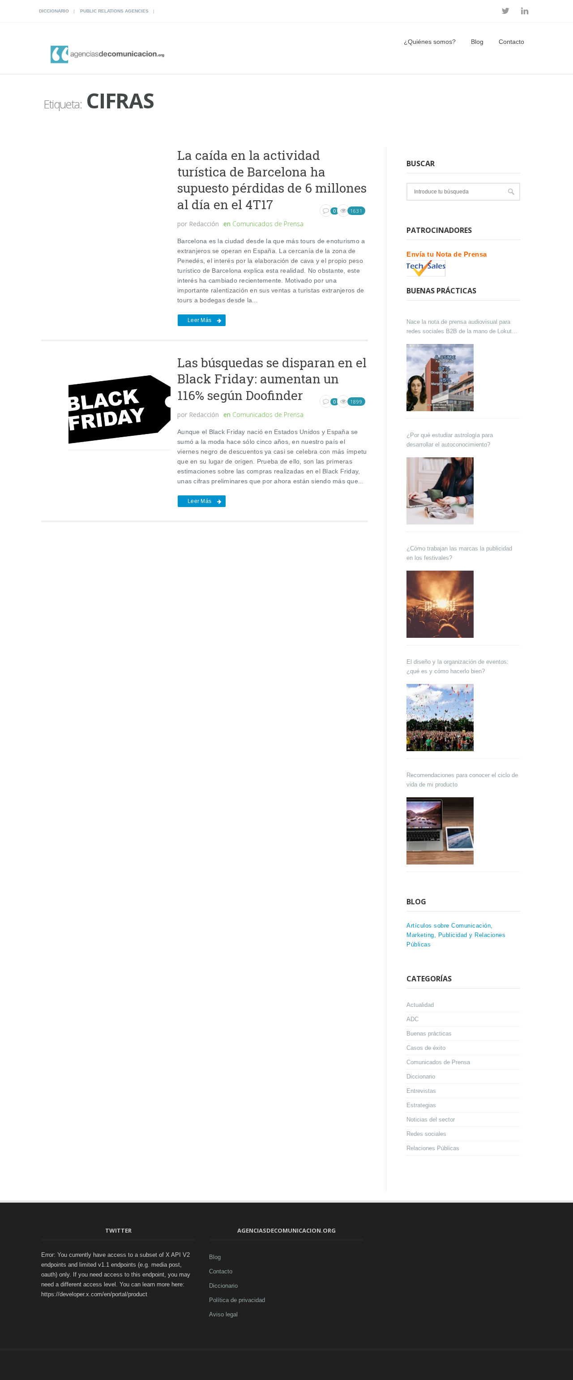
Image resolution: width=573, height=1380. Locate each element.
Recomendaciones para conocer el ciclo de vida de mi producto (462, 780)
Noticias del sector (430, 1119)
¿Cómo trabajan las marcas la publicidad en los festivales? (459, 553)
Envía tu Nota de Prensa (446, 254)
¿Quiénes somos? (430, 41)
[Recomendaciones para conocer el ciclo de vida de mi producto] (441, 831)
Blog (477, 41)
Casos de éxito (425, 1048)
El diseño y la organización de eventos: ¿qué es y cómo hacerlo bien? (457, 666)
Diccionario (54, 11)
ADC (412, 1019)
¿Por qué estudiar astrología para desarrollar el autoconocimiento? (449, 440)
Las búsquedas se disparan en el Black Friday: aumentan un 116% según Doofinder (272, 379)
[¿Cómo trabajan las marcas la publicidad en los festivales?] (441, 604)
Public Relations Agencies (114, 11)
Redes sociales (426, 1134)
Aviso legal (223, 1314)
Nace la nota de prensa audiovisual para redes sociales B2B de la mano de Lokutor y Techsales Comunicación (461, 327)
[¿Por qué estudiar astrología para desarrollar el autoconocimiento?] (441, 491)
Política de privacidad (237, 1300)
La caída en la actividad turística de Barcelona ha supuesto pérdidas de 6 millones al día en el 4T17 (272, 179)
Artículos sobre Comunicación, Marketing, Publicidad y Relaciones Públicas (455, 935)
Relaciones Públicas (432, 1148)
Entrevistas (421, 1091)
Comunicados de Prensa (268, 223)
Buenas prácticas (429, 1033)
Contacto (511, 41)
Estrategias (421, 1105)
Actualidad (420, 1005)
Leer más (199, 320)
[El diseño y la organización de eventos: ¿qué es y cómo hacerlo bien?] (441, 717)
